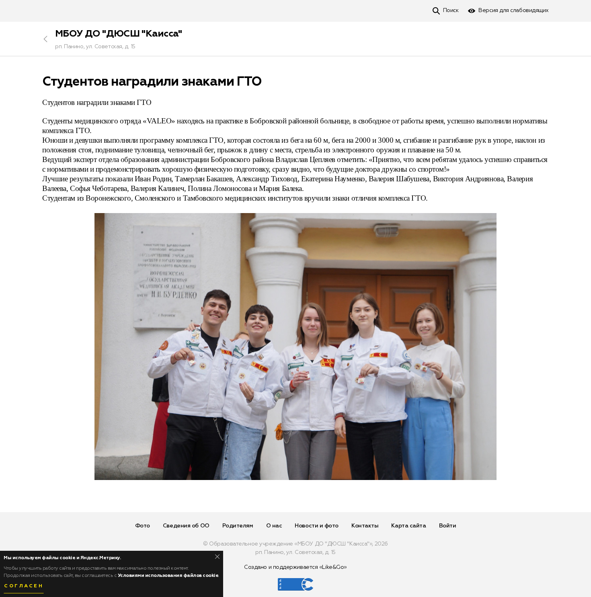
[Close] (217, 556)
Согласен (23, 586)
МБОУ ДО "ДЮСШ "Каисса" (118, 34)
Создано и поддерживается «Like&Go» (295, 567)
